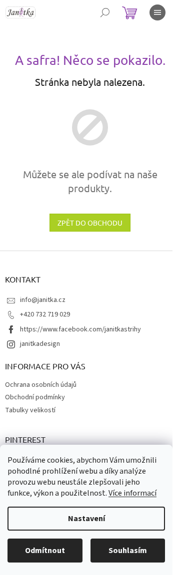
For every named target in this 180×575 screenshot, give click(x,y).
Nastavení (86, 518)
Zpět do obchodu (90, 222)
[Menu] (158, 12)
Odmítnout (45, 550)
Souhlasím (127, 550)
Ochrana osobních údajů (40, 385)
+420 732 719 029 (45, 314)
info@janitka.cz (43, 300)
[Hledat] (105, 12)
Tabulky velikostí (30, 410)
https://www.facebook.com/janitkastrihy (80, 329)
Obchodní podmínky (35, 397)
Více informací (132, 493)
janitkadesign (40, 344)
